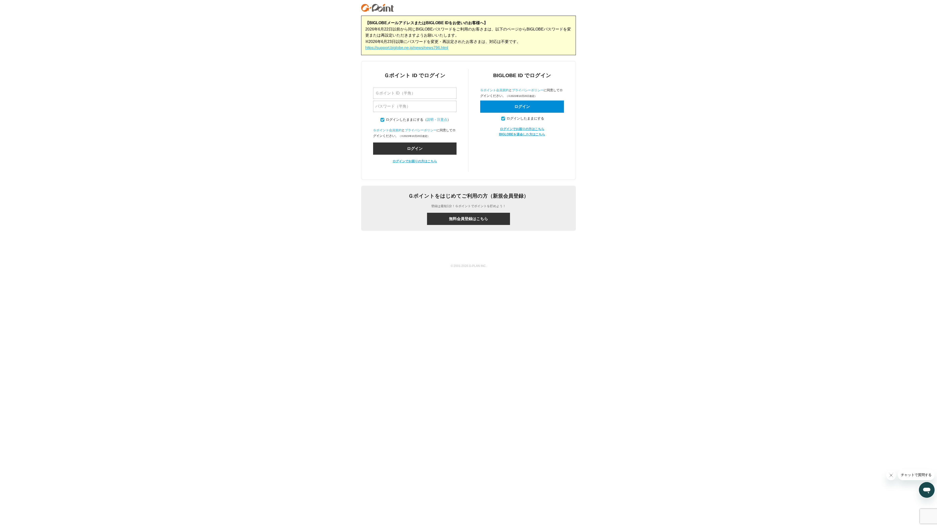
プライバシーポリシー (421, 130)
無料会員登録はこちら (468, 219)
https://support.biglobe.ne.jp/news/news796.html (406, 48)
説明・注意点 (437, 120)
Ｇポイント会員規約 (387, 130)
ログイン (522, 106)
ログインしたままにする (404, 120)
